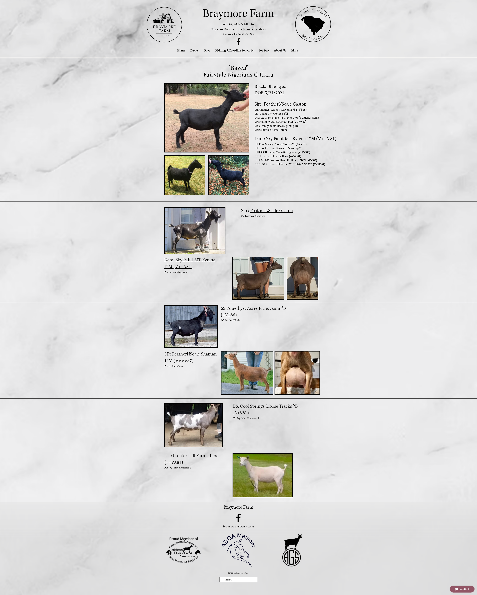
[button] (207, 50)
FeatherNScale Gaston (271, 211)
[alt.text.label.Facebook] (238, 41)
